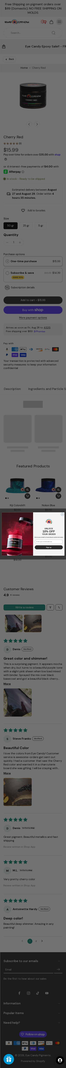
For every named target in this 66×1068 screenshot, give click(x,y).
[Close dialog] (62, 514)
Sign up (48, 547)
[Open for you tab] (60, 1060)
